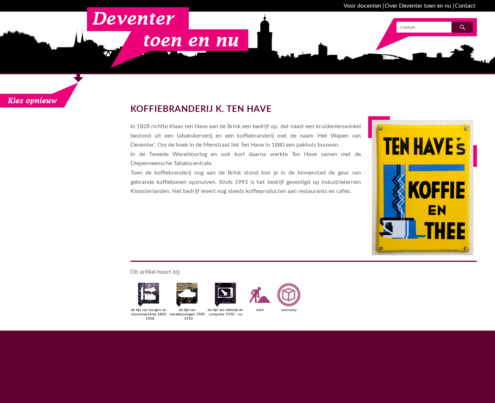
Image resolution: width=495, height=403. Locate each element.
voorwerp (289, 310)
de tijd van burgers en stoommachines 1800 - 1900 (148, 314)
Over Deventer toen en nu (418, 6)
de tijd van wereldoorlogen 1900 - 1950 (187, 314)
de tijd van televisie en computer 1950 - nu (225, 312)
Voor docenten (362, 6)
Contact (465, 6)
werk (260, 310)
